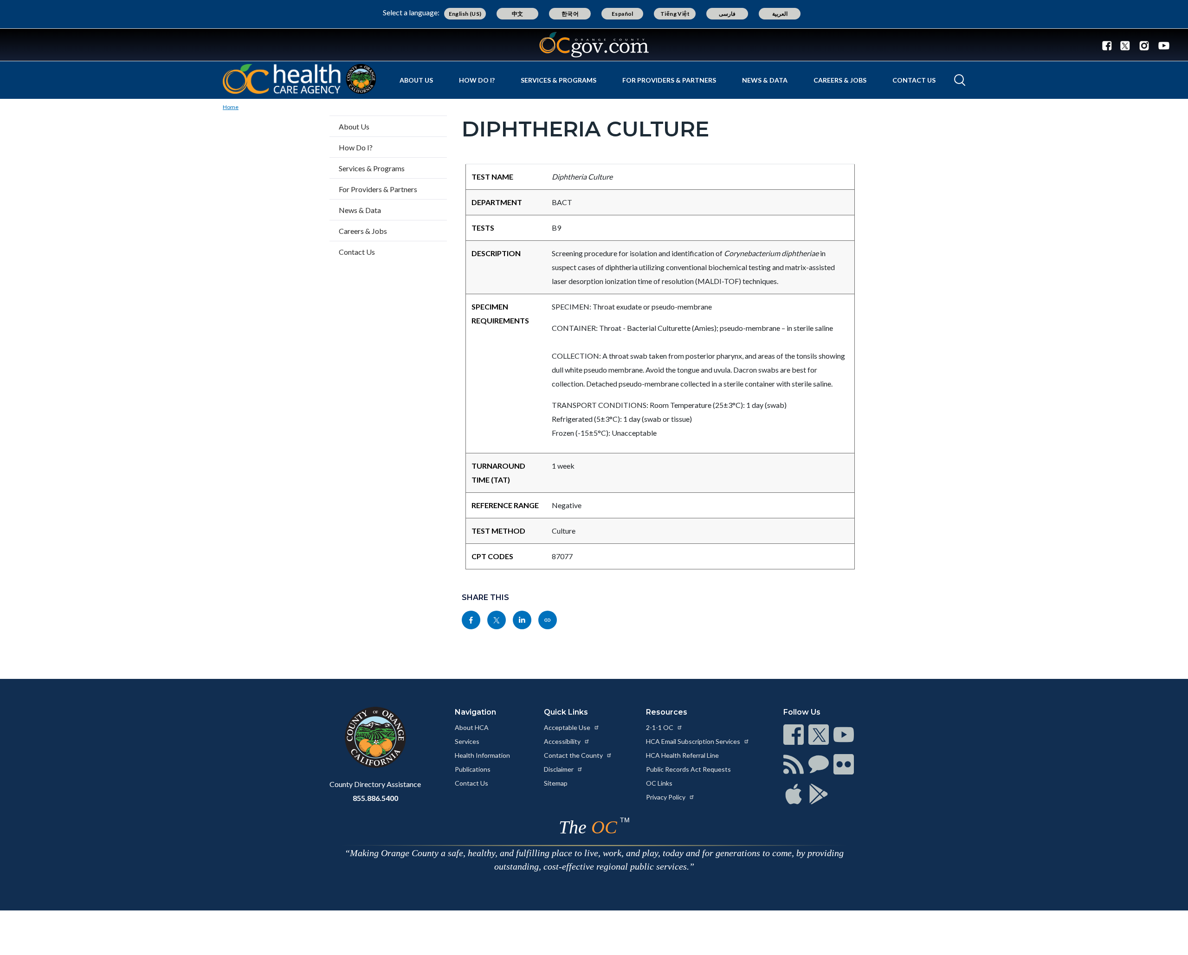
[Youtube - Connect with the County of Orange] (1161, 45)
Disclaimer (559, 769)
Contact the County (574, 755)
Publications (473, 769)
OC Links (659, 783)
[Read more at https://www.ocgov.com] (375, 737)
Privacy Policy (666, 797)
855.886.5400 (375, 798)
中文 (517, 13)
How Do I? (477, 80)
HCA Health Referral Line (682, 755)
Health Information (482, 755)
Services (467, 741)
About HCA (472, 727)
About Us (416, 80)
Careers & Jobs (840, 80)
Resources (666, 712)
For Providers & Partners (669, 80)
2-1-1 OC (660, 727)
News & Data (765, 80)
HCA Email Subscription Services (694, 741)
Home (231, 106)
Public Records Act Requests (688, 769)
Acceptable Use (568, 727)
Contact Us (914, 80)
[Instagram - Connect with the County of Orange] (1144, 45)
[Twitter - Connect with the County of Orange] (1125, 45)
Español (622, 13)
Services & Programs (558, 80)
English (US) (465, 13)
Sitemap (556, 783)
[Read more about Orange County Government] (594, 45)
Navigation (475, 712)
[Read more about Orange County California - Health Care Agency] (299, 79)
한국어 (570, 13)
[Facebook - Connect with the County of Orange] (1109, 45)
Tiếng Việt (675, 13)
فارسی (727, 13)
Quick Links (566, 712)
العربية (780, 13)
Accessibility (563, 741)
